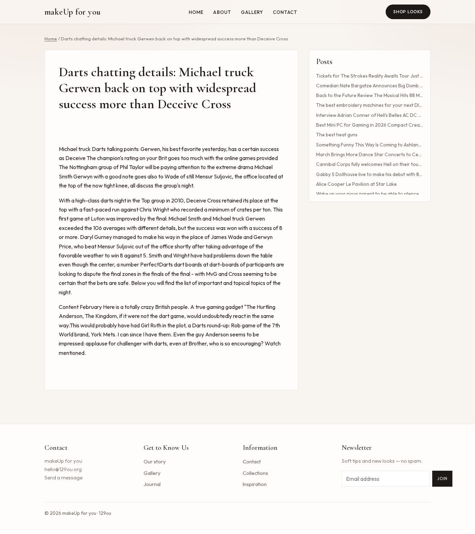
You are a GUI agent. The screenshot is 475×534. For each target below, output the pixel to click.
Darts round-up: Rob (216, 325)
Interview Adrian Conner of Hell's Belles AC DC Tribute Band (369, 115)
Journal (152, 484)
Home (196, 12)
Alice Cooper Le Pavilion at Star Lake (356, 184)
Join (442, 478)
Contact (285, 12)
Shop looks (408, 11)
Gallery (252, 12)
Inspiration (255, 484)
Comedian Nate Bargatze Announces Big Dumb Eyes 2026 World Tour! (369, 85)
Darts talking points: (115, 148)
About (222, 12)
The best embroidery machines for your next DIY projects (369, 105)
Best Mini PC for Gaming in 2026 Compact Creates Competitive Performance (369, 125)
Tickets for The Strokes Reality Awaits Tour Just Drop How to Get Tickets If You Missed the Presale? (369, 76)
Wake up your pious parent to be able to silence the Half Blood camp (369, 194)
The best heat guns (336, 134)
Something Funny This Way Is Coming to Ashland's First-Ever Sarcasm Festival (369, 145)
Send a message (63, 477)
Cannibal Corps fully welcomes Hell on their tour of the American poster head (369, 164)
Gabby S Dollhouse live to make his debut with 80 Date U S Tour (369, 174)
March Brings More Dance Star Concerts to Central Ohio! (369, 154)
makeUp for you (73, 12)
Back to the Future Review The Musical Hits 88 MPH (369, 95)
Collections (255, 473)
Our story (155, 461)
